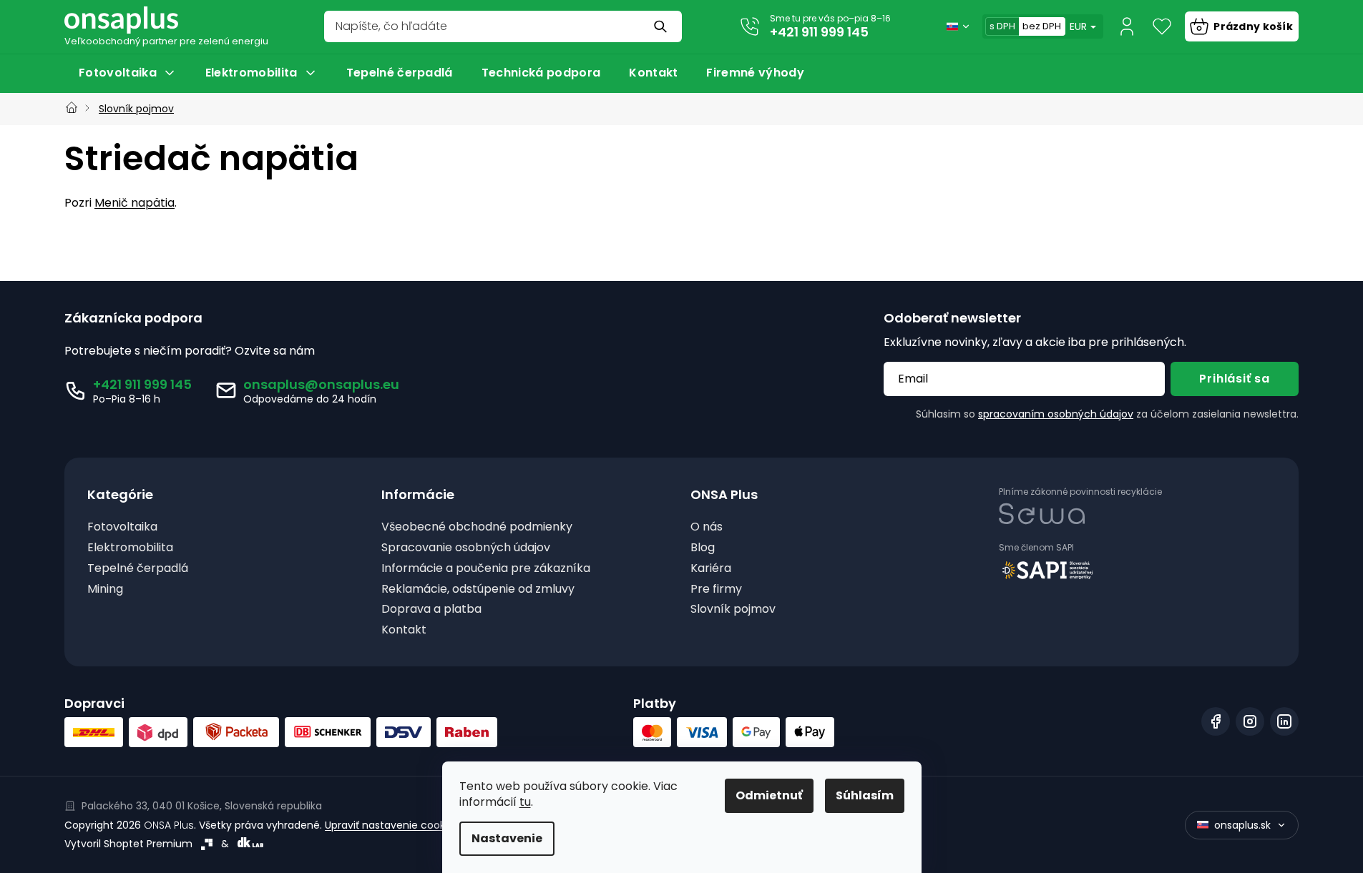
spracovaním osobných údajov (1055, 414)
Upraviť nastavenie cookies (392, 825)
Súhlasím (865, 795)
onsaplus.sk (1242, 825)
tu (525, 802)
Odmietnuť (769, 795)
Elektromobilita (130, 548)
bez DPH (1041, 26)
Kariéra (710, 568)
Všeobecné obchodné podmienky (476, 527)
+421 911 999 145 (819, 32)
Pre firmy (716, 589)
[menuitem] (127, 73)
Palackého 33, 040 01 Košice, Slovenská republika (202, 805)
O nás (706, 527)
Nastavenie (507, 838)
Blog (702, 548)
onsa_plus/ (1250, 721)
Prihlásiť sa (1234, 378)
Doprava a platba (431, 609)
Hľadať (661, 26)
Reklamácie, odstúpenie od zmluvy (478, 589)
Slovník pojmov (733, 609)
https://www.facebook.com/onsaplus (1215, 721)
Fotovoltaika (122, 527)
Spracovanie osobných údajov (465, 548)
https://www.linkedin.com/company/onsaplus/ (1284, 721)
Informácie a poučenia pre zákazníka (485, 568)
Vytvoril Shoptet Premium (128, 843)
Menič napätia (134, 202)
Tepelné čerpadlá (137, 568)
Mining (105, 589)
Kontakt (403, 630)
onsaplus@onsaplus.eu (321, 384)
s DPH (1002, 26)
